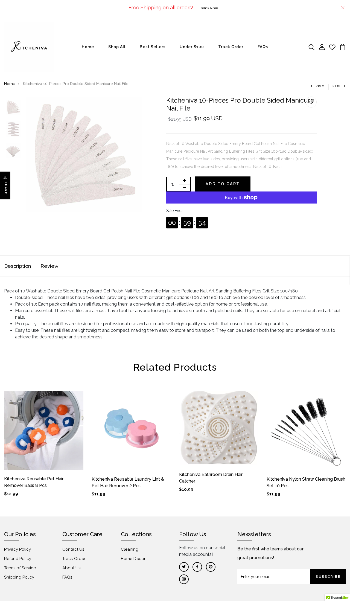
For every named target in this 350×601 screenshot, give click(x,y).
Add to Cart (223, 184)
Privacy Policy (17, 549)
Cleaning (129, 549)
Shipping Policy (19, 577)
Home (88, 47)
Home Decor (133, 558)
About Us (71, 567)
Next (336, 86)
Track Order (230, 47)
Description (17, 266)
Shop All (117, 47)
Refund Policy (17, 558)
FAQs (263, 47)
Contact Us (73, 549)
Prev (320, 86)
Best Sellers (152, 47)
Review (49, 266)
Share (5, 188)
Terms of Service (20, 567)
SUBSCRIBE (328, 577)
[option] (13, 107)
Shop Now (209, 8)
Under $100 (192, 47)
